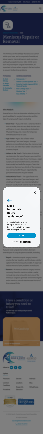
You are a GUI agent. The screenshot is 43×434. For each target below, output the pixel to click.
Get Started (21, 235)
